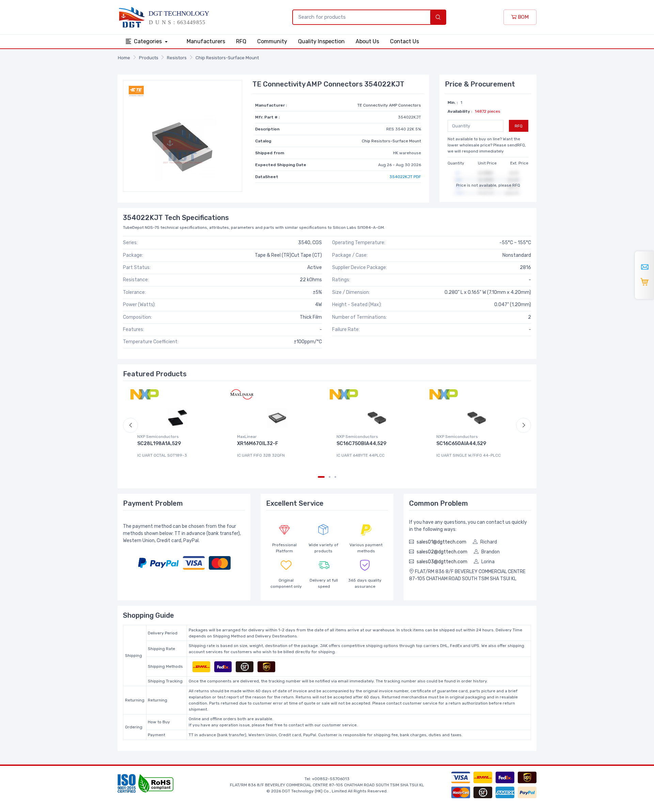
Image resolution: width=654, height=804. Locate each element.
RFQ (241, 41)
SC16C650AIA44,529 (461, 443)
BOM (522, 17)
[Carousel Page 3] (335, 477)
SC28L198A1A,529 (159, 443)
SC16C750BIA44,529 (361, 443)
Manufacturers (206, 41)
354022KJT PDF (405, 176)
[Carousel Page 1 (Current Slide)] (321, 477)
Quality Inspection (321, 41)
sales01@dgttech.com (441, 542)
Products (148, 57)
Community (272, 41)
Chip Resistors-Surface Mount (227, 57)
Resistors (177, 57)
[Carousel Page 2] (329, 477)
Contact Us (404, 41)
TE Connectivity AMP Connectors (389, 105)
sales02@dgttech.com (442, 552)
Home (124, 57)
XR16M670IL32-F (257, 443)
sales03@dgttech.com (442, 562)
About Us (367, 41)
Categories (148, 41)
